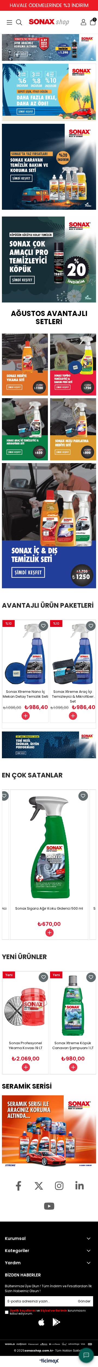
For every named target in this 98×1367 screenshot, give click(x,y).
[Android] (56, 1322)
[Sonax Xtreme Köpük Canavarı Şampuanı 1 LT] (25, 1005)
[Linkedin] (79, 1186)
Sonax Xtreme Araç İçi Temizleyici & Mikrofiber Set (25, 696)
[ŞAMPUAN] (25, 365)
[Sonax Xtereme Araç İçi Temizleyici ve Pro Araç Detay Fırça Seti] (73, 654)
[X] (39, 1186)
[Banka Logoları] (49, 1344)
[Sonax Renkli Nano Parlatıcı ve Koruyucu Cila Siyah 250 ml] (49, 847)
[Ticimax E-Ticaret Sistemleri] (49, 1361)
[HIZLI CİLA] (73, 429)
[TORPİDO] (73, 365)
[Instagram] (59, 1186)
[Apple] (41, 1322)
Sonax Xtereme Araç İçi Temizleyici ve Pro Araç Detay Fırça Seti (72, 696)
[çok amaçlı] (49, 259)
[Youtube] (49, 1206)
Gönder (84, 1301)
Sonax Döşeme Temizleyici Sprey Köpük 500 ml (72, 1047)
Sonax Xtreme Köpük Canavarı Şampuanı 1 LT (25, 1045)
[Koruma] (49, 47)
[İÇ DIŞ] (49, 525)
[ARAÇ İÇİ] (25, 429)
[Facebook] (18, 1186)
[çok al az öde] (49, 92)
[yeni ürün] (49, 744)
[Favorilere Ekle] (43, 626)
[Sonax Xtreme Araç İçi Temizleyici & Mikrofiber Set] (25, 654)
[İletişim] (86, 1355)
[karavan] (49, 168)
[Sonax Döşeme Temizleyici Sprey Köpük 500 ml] (73, 1005)
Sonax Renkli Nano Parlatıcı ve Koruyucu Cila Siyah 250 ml (49, 911)
